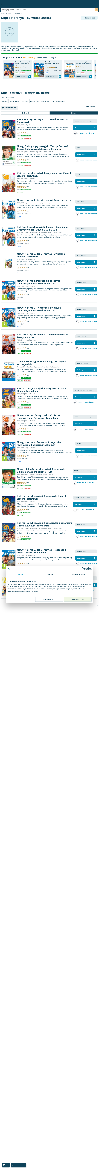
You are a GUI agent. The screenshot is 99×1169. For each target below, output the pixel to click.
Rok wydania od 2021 (58, 101)
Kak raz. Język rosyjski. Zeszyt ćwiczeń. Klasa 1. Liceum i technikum (44, 174)
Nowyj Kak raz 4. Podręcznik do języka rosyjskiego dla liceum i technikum (39, 443)
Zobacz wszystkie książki (46, 58)
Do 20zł (4, 101)
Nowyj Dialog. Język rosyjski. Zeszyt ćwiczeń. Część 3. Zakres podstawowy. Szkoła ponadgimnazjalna (43, 149)
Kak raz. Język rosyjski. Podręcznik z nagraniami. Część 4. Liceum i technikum (44, 524)
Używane (25, 101)
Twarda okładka (14, 101)
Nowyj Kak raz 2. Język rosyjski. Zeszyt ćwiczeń (44, 200)
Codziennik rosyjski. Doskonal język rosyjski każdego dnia (83, 63)
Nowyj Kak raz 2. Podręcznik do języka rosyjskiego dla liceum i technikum (39, 309)
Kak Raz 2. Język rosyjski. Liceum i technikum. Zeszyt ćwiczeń (43, 336)
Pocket (32, 101)
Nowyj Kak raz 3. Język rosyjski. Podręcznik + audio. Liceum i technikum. (43, 551)
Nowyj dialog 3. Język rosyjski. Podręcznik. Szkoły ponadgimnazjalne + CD (41, 470)
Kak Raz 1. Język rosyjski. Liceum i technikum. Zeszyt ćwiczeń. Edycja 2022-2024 (42, 228)
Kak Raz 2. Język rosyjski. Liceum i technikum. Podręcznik (23, 63)
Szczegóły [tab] (49, 574)
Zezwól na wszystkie (78, 599)
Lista (74, 113)
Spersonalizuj (48, 599)
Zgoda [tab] (20, 574)
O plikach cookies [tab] (78, 574)
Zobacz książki (90, 18)
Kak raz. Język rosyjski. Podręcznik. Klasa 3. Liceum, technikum (42, 390)
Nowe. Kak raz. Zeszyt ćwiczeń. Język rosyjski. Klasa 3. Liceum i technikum (38, 416)
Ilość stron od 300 (43, 101)
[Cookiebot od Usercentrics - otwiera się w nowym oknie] (83, 568)
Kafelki (26, 113)
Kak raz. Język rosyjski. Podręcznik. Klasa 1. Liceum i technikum (41, 497)
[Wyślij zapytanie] (96, 9)
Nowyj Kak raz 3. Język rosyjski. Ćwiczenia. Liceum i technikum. (41, 255)
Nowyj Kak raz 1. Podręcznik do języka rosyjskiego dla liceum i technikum (38, 282)
